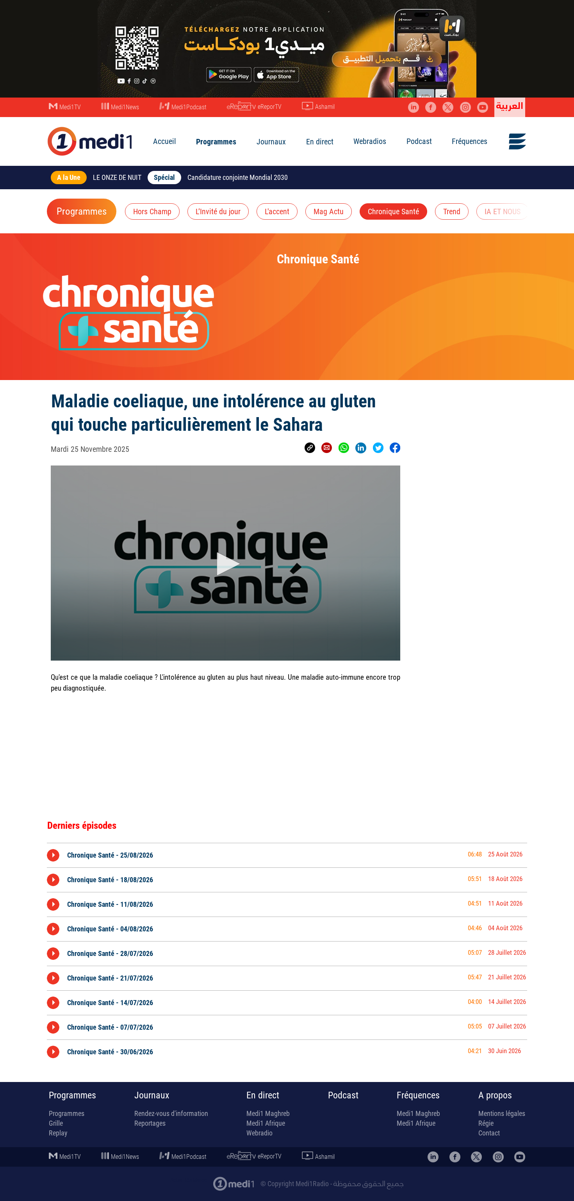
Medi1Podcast (189, 107)
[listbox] (287, 952)
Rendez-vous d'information (171, 1113)
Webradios (369, 141)
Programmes (216, 142)
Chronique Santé (393, 211)
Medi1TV (70, 107)
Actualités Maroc (188, 1180)
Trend (451, 211)
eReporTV (270, 106)
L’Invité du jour (218, 211)
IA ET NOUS (503, 211)
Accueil (164, 141)
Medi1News (125, 107)
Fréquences (469, 141)
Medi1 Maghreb (268, 1113)
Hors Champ (152, 211)
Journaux (271, 142)
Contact (489, 1133)
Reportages (150, 1123)
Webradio (259, 1133)
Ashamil (325, 106)
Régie (486, 1123)
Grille (56, 1123)
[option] (287, 855)
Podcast (419, 141)
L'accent (277, 211)
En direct (319, 142)
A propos (495, 1095)
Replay (58, 1133)
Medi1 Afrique (265, 1123)
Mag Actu (329, 211)
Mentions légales (501, 1113)
